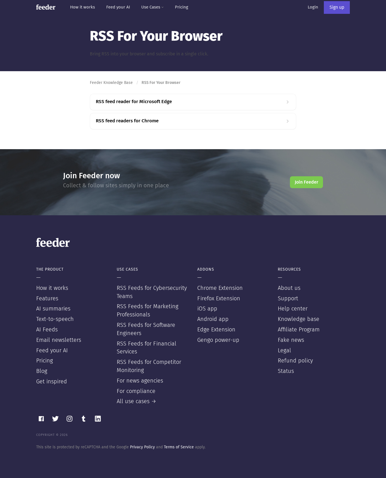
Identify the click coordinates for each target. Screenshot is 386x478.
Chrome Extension (220, 288)
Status (286, 371)
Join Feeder (306, 182)
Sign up (336, 7)
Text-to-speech (55, 319)
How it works (82, 7)
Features (47, 298)
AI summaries (53, 309)
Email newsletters (58, 340)
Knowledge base (298, 319)
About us (289, 288)
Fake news (291, 340)
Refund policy (295, 361)
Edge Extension (216, 330)
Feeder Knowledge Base (111, 83)
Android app (213, 319)
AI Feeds (47, 330)
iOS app (207, 309)
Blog (41, 371)
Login (313, 7)
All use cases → (136, 401)
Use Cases (151, 7)
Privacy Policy (142, 447)
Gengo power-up (218, 340)
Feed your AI (118, 7)
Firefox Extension (218, 298)
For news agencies (140, 381)
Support (288, 298)
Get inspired (51, 381)
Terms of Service (179, 447)
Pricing (181, 7)
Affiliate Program (299, 330)
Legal (284, 350)
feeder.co (45, 7)
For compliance (136, 391)
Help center (292, 309)
